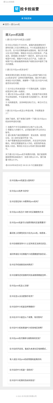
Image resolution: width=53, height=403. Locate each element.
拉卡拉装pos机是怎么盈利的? (22, 180)
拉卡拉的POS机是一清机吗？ (22, 369)
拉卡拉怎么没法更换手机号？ (22, 296)
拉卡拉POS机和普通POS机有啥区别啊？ (27, 327)
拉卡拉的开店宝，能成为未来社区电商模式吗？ (29, 348)
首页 (7, 24)
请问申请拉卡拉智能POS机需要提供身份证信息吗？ (29, 254)
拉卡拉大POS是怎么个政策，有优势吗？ (27, 317)
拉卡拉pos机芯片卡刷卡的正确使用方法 (26, 212)
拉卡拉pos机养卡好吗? (19, 191)
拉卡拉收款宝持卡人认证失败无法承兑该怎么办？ (29, 243)
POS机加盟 (35, 47)
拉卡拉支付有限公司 (29, 396)
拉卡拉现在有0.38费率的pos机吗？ (25, 201)
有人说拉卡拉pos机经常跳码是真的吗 (25, 359)
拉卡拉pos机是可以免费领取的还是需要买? (28, 222)
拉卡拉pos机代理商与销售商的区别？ (25, 338)
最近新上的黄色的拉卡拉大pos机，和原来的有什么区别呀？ (29, 233)
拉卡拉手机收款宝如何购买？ (22, 264)
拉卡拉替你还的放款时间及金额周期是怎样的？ (29, 275)
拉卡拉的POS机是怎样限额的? (22, 306)
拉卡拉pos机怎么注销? (19, 285)
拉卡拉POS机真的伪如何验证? (22, 380)
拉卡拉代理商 (15, 80)
